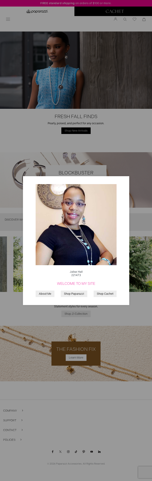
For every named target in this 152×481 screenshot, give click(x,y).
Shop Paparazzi (74, 293)
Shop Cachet (105, 293)
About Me (45, 293)
